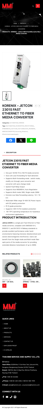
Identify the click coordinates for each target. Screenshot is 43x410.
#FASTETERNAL (29, 126)
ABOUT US (7, 328)
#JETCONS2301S (23, 129)
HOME (6, 324)
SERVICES (7, 337)
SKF (10, 279)
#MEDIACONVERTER (8, 131)
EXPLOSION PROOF (10, 345)
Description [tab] (11, 152)
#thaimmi (25, 131)
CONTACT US (8, 341)
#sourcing (18, 131)
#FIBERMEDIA (6, 129)
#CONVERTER (20, 126)
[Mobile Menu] (38, 6)
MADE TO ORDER (27, 279)
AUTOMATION (14, 123)
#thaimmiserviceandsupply (10, 134)
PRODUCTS (8, 332)
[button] (32, 254)
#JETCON (14, 129)
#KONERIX (32, 129)
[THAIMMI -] (8, 5)
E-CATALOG (8, 350)
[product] (11, 268)
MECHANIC (5, 279)
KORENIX (21, 123)
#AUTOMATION (10, 126)
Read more (4, 286)
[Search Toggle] (33, 6)
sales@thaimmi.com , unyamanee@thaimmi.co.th (24, 385)
